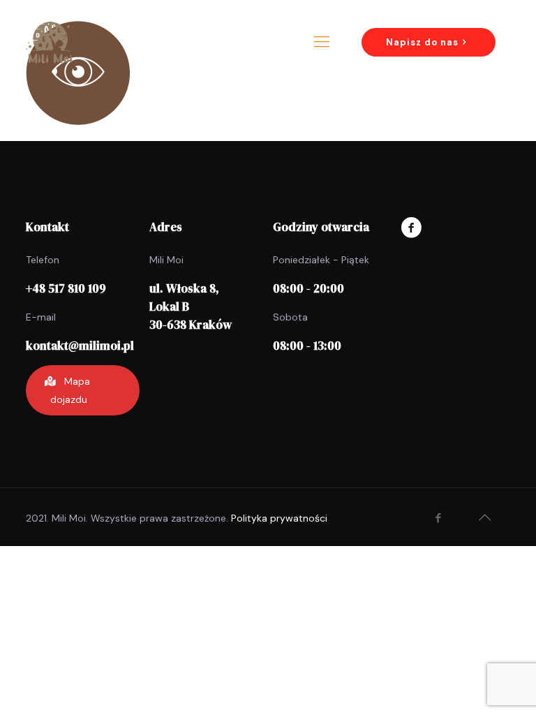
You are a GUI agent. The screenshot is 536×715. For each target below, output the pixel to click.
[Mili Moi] (49, 42)
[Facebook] (438, 518)
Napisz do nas (422, 42)
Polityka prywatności (279, 518)
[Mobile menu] (322, 42)
